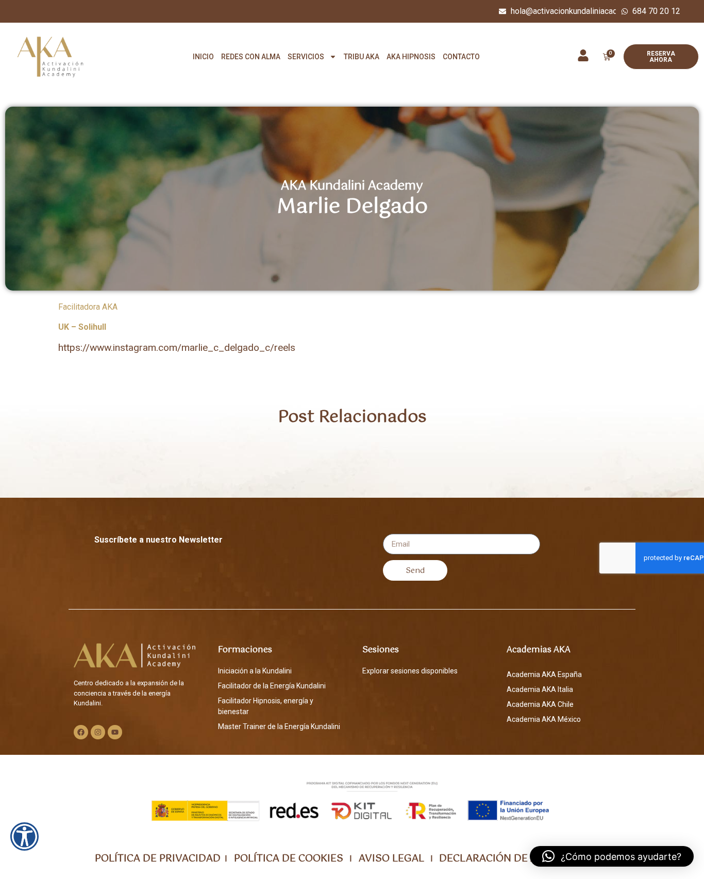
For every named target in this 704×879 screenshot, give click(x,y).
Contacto (461, 57)
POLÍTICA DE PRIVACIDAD (158, 859)
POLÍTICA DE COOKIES (287, 859)
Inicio (203, 57)
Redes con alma (250, 57)
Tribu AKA (361, 57)
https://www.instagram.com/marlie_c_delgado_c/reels (176, 347)
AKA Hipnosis (411, 57)
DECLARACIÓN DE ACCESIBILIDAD (524, 859)
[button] (612, 856)
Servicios (306, 57)
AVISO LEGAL (390, 859)
